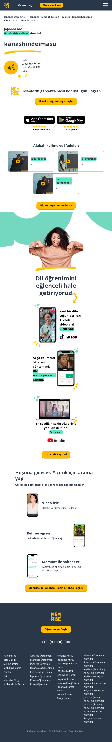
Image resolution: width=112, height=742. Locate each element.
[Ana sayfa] (15, 91)
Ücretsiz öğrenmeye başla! (56, 101)
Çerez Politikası (77, 731)
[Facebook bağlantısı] (44, 642)
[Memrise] (6, 5)
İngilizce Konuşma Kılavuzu (93, 678)
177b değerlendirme (39, 129)
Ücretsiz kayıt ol (56, 454)
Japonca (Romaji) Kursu (43, 17)
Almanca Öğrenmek (40, 655)
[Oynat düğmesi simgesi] (18, 161)
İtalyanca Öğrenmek (41, 672)
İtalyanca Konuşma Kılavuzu (94, 692)
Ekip (6, 676)
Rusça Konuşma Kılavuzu (92, 720)
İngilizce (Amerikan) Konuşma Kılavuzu (94, 671)
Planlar (7, 672)
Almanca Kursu (65, 655)
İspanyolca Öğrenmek (42, 668)
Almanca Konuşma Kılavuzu (94, 657)
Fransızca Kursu (65, 659)
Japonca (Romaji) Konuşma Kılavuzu (94, 706)
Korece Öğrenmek (40, 680)
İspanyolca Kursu (66, 675)
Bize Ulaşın (10, 659)
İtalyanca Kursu (65, 679)
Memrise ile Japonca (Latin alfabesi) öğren (56, 588)
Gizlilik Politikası (57, 731)
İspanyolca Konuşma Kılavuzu (95, 685)
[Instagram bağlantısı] (67, 642)
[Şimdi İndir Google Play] (71, 120)
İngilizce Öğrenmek (40, 663)
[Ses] (11, 68)
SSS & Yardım (11, 663)
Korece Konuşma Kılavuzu (93, 713)
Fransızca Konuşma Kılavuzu (94, 664)
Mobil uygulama (12, 668)
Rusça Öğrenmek (39, 684)
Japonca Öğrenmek (15, 17)
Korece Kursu (64, 694)
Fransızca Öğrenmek (41, 659)
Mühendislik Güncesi (15, 684)
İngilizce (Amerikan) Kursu (67, 665)
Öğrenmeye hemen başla (56, 205)
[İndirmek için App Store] (39, 120)
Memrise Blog (11, 680)
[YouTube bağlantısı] (59, 642)
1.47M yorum (71, 129)
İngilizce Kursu (65, 670)
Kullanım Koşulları (36, 731)
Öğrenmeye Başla (51, 5)
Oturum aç (25, 5)
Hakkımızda (10, 655)
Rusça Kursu (63, 698)
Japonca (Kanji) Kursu (68, 683)
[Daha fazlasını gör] (105, 5)
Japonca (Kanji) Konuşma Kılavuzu (94, 699)
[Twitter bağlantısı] (52, 642)
